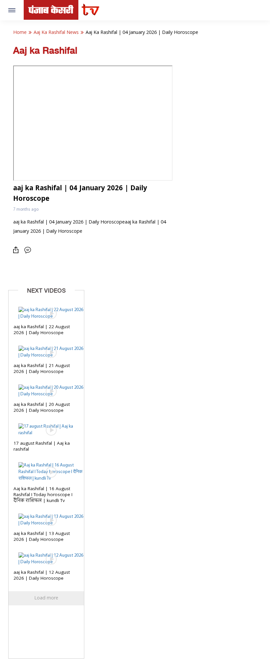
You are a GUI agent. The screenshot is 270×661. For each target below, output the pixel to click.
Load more (46, 598)
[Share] (17, 250)
